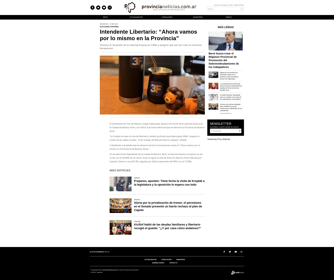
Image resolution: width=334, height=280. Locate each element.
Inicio (105, 17)
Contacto (173, 263)
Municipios (197, 17)
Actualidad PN (136, 17)
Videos (229, 17)
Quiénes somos (158, 263)
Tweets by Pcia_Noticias (218, 139)
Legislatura (167, 17)
